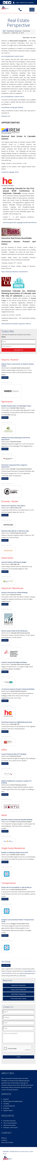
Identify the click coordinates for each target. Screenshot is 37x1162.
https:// (3, 272)
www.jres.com (5, 116)
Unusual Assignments (9, 1106)
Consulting (6, 1103)
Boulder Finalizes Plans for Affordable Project (16, 406)
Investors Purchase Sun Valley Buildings (14, 592)
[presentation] (17, 1048)
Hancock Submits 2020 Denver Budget (13, 562)
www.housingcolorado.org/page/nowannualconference (20, 222)
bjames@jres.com (30, 971)
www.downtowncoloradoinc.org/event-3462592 (16, 324)
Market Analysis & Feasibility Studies (13, 1101)
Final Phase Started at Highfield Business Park (16, 722)
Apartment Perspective (18, 985)
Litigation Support (8, 1110)
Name (4, 337)
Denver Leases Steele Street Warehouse (14, 631)
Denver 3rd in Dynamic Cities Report (13, 506)
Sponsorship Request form (27, 973)
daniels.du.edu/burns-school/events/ (17, 272)
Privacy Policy (24, 1151)
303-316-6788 (9, 1142)
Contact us (4, 1140)
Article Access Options (27, 2)
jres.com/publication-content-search (12, 56)
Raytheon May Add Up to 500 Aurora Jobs (15, 531)
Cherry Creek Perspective (18, 990)
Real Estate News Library (18, 998)
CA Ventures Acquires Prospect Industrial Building (17, 689)
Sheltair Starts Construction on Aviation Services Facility (17, 365)
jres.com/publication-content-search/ (12, 96)
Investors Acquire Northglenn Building (14, 662)
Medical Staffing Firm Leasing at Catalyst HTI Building (16, 782)
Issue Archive (5, 965)
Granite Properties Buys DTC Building (13, 754)
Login (17, 2)
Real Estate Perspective (14, 31)
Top (35, 1160)
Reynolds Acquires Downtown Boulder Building (16, 819)
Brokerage (6, 1108)
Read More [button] (5, 377)
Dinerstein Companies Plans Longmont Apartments (14, 466)
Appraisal (6, 1099)
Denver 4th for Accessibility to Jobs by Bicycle (16, 887)
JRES (4, 31)
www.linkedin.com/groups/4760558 (12, 107)
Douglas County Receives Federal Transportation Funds (17, 920)
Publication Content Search (10, 1127)
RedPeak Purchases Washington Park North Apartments (15, 438)
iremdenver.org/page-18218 (9, 172)
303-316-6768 (6, 973)
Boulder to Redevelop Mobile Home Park (14, 852)
